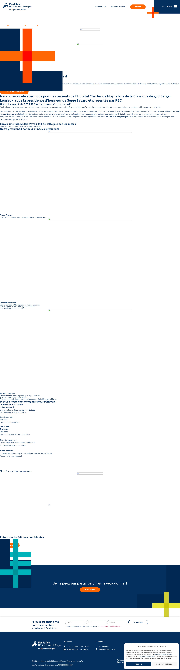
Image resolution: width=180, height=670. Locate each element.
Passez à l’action (16, 26)
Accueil (3, 26)
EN (163, 7)
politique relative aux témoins (163, 654)
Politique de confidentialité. (109, 626)
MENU (169, 7)
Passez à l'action (118, 7)
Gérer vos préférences (164, 664)
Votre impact (100, 7)
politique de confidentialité (146, 656)
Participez (31, 26)
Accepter (138, 664)
